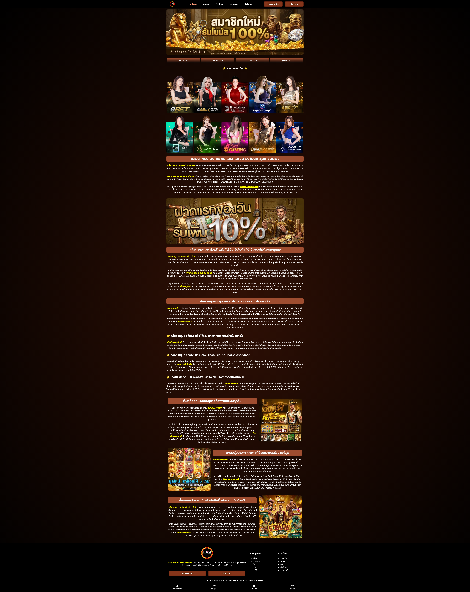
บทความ (206, 4)
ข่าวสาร (292, 589)
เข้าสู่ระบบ (248, 4)
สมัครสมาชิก (177, 589)
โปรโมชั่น (219, 4)
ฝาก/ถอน (234, 4)
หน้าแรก (193, 4)
